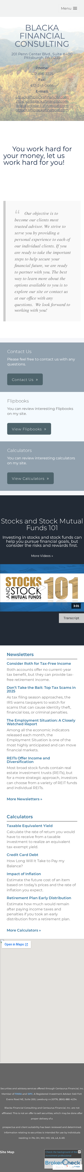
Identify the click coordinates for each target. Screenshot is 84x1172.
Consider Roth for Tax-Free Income (39, 663)
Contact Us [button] (23, 380)
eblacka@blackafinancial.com (42, 97)
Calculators (20, 816)
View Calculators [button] (28, 478)
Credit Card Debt (22, 855)
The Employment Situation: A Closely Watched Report (41, 722)
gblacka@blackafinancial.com (42, 110)
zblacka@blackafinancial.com (42, 101)
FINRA (18, 1093)
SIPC (30, 1093)
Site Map (7, 1152)
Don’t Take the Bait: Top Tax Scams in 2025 (41, 689)
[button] (69, 8)
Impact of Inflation (24, 874)
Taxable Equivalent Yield (30, 826)
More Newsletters (24, 799)
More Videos (42, 555)
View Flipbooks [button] (27, 429)
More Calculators (24, 930)
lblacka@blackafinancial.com (42, 106)
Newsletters (20, 654)
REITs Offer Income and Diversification (28, 760)
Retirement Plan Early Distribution (39, 898)
